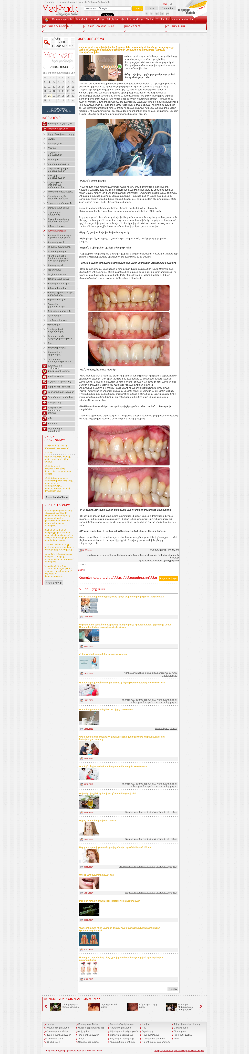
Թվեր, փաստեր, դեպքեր (60, 392)
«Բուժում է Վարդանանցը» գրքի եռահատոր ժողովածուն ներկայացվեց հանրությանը (59, 547)
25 (49, 96)
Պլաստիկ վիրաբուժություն (56, 305)
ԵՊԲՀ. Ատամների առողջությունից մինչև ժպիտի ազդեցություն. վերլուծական (121, 596)
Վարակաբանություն (58, 283)
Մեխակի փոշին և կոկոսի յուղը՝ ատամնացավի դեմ (107, 793)
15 (68, 86)
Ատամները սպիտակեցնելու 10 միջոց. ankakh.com (106, 709)
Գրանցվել (167, 8)
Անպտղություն (55, 265)
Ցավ (49, 343)
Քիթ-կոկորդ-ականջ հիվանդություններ (58, 220)
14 (63, 86)
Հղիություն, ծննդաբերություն (139, 699)
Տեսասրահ (58, 25)
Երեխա (51, 413)
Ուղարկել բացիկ (183, 1035)
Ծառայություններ (62, 19)
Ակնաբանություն (56, 226)
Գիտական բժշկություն (59, 123)
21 (63, 91)
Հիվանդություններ (132, 19)
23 (73, 91)
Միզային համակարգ (58, 247)
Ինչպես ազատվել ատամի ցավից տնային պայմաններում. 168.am (115, 847)
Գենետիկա (53, 325)
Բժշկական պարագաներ (54, 153)
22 (68, 91)
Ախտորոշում (54, 143)
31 (63, 77)
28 (49, 77)
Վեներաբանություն (58, 279)
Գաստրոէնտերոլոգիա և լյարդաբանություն (59, 236)
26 (54, 96)
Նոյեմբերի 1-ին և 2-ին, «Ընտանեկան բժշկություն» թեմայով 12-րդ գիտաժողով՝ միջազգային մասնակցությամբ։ (58, 571)
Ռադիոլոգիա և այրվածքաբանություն (59, 337)
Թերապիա (53, 159)
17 (45, 91)
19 (54, 91)
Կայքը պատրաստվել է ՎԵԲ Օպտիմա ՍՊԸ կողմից (179, 1051)
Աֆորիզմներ (54, 402)
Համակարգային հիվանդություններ (57, 197)
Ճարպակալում (55, 242)
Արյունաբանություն (58, 208)
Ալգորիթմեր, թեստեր (58, 387)
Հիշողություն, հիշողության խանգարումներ (56, 184)
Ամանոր (49, 452)
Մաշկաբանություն (57, 274)
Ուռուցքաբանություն (59, 311)
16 (73, 86)
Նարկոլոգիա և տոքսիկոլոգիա (55, 330)
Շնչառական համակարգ (54, 213)
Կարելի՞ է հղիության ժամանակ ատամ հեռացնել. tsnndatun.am (113, 766)
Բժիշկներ (112, 19)
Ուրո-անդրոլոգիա (57, 251)
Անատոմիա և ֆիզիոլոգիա (55, 353)
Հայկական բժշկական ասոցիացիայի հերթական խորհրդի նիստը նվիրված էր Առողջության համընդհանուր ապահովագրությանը (59, 535)
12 (54, 86)
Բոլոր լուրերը (53, 582)
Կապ (71, 25)
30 (58, 77)
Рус (170, 4)
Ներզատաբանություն (59, 203)
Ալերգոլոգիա (54, 315)
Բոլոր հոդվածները (57, 497)
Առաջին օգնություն (88, 1042)
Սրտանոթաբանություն (60, 192)
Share (81, 570)
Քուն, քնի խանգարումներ (56, 176)
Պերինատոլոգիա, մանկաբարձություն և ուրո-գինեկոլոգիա (59, 258)
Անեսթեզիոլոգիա (57, 288)
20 (58, 91)
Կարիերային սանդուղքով (54, 408)
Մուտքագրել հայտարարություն (58, 110)
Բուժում (51, 148)
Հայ (165, 4)
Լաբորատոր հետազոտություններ (59, 360)
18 (49, 91)
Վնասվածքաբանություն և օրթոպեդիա (60, 293)
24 (45, 96)
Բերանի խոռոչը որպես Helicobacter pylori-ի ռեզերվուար (109, 901)
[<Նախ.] (44, 67)
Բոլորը (173, 989)
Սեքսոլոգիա (54, 270)
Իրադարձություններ (57, 1028)
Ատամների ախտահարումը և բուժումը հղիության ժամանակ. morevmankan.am (122, 682)
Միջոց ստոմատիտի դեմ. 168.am (96, 875)
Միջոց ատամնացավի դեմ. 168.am (97, 820)
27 (45, 77)
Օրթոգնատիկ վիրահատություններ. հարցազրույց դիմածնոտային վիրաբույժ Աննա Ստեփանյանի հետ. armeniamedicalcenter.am (125, 625)
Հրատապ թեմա (55, 1038)
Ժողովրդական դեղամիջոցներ (70, 1005)
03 (157, 19)
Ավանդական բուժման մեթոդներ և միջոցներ (151, 812)
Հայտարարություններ (58, 1035)
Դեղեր (149, 19)
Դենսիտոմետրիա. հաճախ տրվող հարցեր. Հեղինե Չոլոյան (58, 459)
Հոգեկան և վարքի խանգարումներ (57, 169)
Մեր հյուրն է (53, 1042)
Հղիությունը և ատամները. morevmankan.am (103, 654)
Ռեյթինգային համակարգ (54, 429)
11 (49, 86)
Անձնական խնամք (166, 728)
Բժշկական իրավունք (59, 381)
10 (45, 86)
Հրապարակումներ (183, 19)
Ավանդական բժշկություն (54, 366)
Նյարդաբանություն (58, 164)
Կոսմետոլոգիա (55, 376)
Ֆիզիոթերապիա (56, 348)
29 (54, 77)
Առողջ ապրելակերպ (58, 371)
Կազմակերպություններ (90, 19)
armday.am (173, 549)
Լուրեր (165, 19)
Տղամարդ (52, 423)
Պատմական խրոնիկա (60, 397)
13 (58, 86)
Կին (49, 418)
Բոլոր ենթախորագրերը (60, 134)
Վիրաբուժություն (56, 299)
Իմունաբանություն (57, 320)
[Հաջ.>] (73, 67)
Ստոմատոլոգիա (56, 231)
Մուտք (151, 8)
